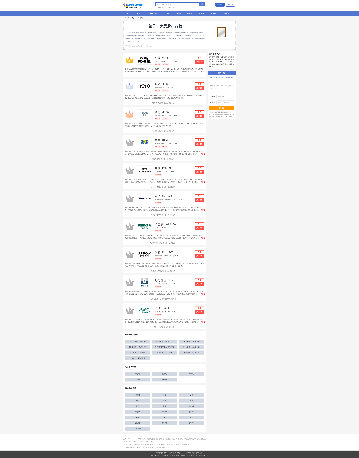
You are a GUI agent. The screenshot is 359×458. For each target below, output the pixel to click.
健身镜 (164, 379)
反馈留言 (164, 453)
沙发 (164, 395)
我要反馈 (230, 5)
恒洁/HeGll (162, 308)
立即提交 (222, 108)
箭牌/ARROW (164, 252)
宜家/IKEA (161, 140)
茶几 (164, 406)
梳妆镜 (137, 374)
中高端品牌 (165, 64)
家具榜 (201, 13)
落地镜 (164, 374)
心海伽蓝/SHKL (165, 280)
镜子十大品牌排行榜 (137, 18)
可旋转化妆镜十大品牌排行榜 (137, 341)
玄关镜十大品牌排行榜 (137, 352)
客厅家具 (165, 423)
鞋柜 (137, 400)
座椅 (137, 417)
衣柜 (191, 395)
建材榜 (189, 13)
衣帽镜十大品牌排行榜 (191, 352)
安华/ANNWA (163, 196)
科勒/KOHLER (164, 58)
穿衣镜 (191, 374)
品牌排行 (153, 13)
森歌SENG (171, 7)
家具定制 (138, 428)
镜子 (191, 417)
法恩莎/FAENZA (165, 224)
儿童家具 (191, 406)
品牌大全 (140, 13)
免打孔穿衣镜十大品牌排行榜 (164, 347)
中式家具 (165, 412)
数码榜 (178, 13)
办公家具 (191, 412)
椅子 (137, 406)
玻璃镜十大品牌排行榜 (164, 352)
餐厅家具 (191, 423)
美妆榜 (166, 13)
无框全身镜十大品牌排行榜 (191, 347)
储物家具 (138, 423)
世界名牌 (157, 64)
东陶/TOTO (162, 84)
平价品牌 (164, 146)
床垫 (164, 400)
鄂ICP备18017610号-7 (203, 455)
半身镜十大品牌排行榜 (137, 358)
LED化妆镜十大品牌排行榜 (165, 341)
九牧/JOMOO (163, 168)
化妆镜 (137, 379)
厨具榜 (213, 13)
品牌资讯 (226, 13)
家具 (129, 18)
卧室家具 (138, 395)
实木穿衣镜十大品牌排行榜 (191, 341)
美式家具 (138, 412)
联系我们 (220, 4)
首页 (128, 13)
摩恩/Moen (162, 112)
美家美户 (164, 7)
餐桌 (191, 400)
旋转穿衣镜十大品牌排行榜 (138, 347)
